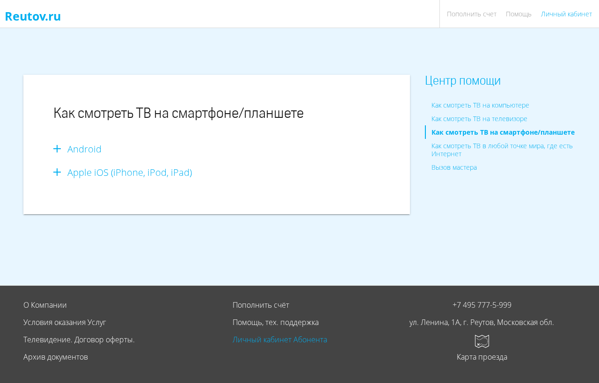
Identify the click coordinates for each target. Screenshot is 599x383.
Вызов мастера (454, 167)
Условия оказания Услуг (64, 322)
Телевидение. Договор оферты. (79, 339)
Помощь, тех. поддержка (276, 322)
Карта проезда (482, 357)
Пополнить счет (472, 13)
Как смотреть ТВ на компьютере (480, 105)
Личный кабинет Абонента (280, 339)
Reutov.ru (33, 16)
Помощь (519, 13)
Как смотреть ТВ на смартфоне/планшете (503, 132)
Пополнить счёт (261, 305)
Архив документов (55, 357)
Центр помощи (463, 81)
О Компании (45, 305)
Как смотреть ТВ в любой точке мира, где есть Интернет (502, 149)
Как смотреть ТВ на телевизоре (479, 118)
